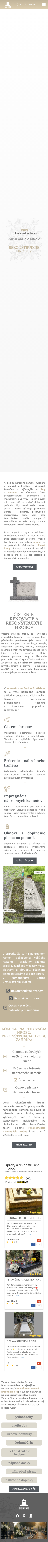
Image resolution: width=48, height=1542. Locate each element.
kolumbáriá (24, 1442)
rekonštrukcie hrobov (19, 1452)
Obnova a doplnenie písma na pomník (24, 835)
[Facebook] (17, 1516)
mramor (37, 542)
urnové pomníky (19, 1434)
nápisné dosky (19, 1463)
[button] (44, 5)
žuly (43, 489)
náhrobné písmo (24, 1471)
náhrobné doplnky (19, 1480)
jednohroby (24, 1417)
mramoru (13, 492)
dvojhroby (19, 1425)
